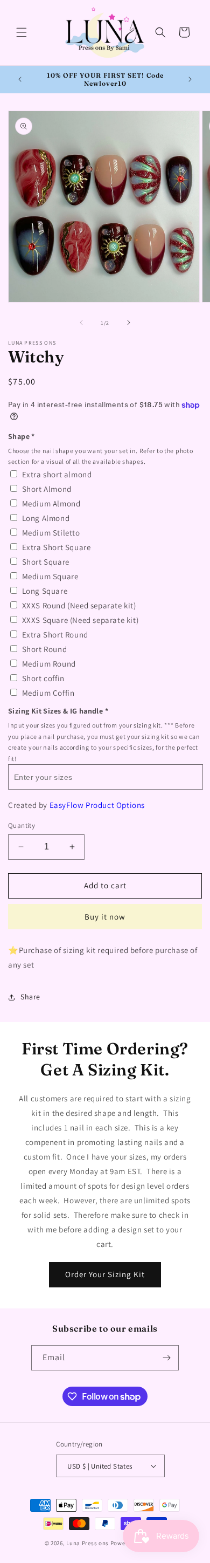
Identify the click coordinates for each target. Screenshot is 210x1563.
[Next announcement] (190, 79)
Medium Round (49, 664)
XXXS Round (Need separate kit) (79, 605)
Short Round (44, 649)
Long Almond (46, 518)
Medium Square (50, 576)
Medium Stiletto (51, 532)
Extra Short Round (55, 634)
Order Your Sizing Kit (105, 1274)
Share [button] (30, 997)
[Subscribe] (166, 1357)
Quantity (21, 825)
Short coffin (43, 678)
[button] (21, 32)
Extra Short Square (56, 547)
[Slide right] (129, 322)
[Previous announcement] (20, 79)
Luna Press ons (87, 1543)
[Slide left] (81, 322)
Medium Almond (51, 503)
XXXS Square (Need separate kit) (80, 620)
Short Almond (47, 489)
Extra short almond (57, 474)
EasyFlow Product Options (97, 805)
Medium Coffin (48, 693)
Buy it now (105, 916)
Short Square (45, 562)
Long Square (45, 591)
